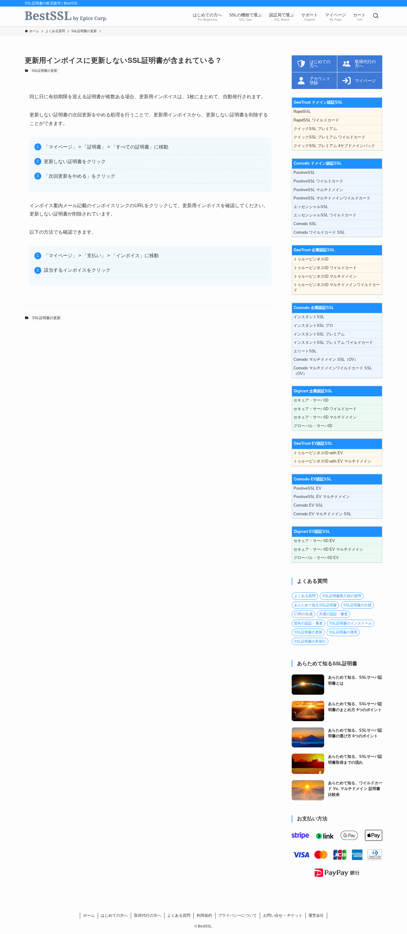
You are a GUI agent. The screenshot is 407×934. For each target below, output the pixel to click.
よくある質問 (178, 915)
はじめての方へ (114, 915)
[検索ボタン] (375, 16)
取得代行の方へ (147, 915)
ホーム (89, 915)
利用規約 (204, 915)
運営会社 (316, 915)
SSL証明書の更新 (44, 70)
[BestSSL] (66, 16)
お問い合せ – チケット (282, 915)
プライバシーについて (237, 915)
